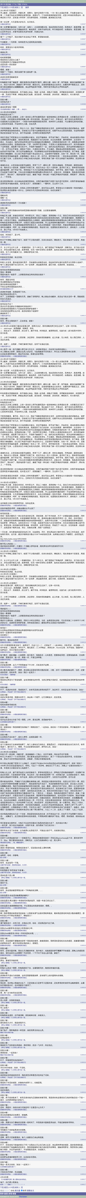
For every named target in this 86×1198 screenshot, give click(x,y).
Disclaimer (23, 1197)
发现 (10, 1194)
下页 (2, 7)
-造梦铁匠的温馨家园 (16, 1)
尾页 (6, 7)
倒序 (27, 7)
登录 (2, 1194)
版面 (6, 1194)
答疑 (14, 1194)
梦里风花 (4, 1)
